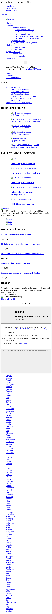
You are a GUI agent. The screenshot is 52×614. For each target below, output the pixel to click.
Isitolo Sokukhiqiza (18, 56)
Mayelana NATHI (13, 52)
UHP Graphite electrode (24, 34)
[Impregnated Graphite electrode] (26, 187)
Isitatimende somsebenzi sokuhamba (16, 234)
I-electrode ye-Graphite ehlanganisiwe (30, 36)
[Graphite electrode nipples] (23, 168)
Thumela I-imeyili (8, 299)
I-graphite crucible (18, 41)
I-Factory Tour (16, 54)
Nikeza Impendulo (13, 8)
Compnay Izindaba (18, 47)
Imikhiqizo (10, 25)
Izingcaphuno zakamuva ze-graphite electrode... (20, 273)
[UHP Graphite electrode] (21, 199)
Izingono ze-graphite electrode (27, 38)
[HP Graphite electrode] (21, 178)
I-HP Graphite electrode (24, 32)
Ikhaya (8, 23)
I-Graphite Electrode (18, 27)
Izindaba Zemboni (18, 49)
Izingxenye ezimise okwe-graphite (24, 43)
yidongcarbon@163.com (31, 69)
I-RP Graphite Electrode (24, 30)
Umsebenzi (10, 6)
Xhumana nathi (12, 11)
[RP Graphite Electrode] (21, 159)
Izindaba (9, 45)
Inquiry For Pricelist (8, 295)
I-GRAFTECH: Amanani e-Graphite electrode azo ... (22, 254)
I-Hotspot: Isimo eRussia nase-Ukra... (16, 263)
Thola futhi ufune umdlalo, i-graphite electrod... (20, 244)
